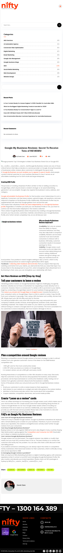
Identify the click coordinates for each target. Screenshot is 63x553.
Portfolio (25, 530)
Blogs (24, 532)
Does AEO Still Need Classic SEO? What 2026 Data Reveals (22, 113)
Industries (25, 527)
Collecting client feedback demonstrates (23, 264)
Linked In (31, 469)
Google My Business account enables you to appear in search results (26, 172)
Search (59, 87)
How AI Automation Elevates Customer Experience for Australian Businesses (27, 116)
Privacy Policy (26, 538)
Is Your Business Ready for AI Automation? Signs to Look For (22, 110)
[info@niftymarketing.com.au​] (42, 526)
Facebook (11, 469)
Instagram (21, 469)
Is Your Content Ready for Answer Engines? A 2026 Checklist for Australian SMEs (29, 103)
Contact (25, 535)
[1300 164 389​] (42, 522)
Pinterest (40, 469)
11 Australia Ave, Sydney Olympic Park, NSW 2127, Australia (52, 532)
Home (24, 521)
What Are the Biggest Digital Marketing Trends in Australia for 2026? (25, 106)
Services (25, 524)
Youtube (50, 469)
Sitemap (25, 544)
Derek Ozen (21, 485)
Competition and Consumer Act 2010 (40, 432)
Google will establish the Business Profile (15, 196)
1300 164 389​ (47, 522)
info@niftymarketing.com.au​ (51, 527)
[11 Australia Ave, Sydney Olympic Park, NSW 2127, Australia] (42, 532)
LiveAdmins (34, 349)
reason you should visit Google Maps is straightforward (23, 292)
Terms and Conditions (29, 541)
